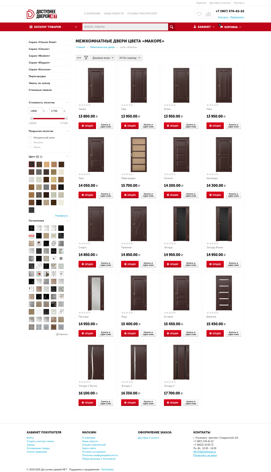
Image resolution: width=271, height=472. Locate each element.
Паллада (83, 316)
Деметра (211, 316)
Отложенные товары (38, 448)
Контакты (239, 2)
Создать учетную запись (40, 441)
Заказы (31, 444)
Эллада (168, 247)
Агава (167, 109)
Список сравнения (37, 451)
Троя (81, 178)
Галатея (168, 178)
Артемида (212, 178)
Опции (89, 126)
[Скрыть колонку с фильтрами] (86, 58)
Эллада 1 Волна (88, 386)
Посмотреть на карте (205, 455)
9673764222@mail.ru (204, 451)
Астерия (168, 316)
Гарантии (201, 2)
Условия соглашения (93, 451)
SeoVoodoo (107, 469)
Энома (82, 109)
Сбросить (63, 334)
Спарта (82, 247)
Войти (30, 437)
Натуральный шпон (44, 137)
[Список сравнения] (208, 14)
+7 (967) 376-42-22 (230, 11)
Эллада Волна (214, 247)
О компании (88, 437)
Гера (123, 109)
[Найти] (171, 26)
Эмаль (37, 147)
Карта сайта (89, 448)
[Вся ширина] (79, 58)
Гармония (126, 247)
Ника (209, 109)
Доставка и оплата (220, 2)
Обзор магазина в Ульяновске (99, 458)
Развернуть (61, 215)
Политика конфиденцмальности (100, 455)
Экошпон (38, 142)
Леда (124, 316)
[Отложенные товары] (199, 14)
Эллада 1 (126, 386)
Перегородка (128, 178)
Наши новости (90, 441)
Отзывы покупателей (94, 444)
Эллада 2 (169, 386)
